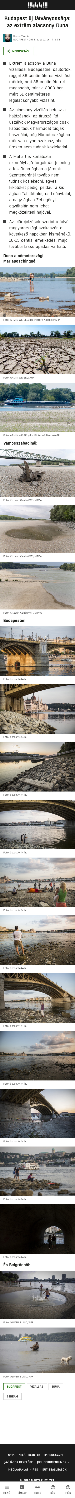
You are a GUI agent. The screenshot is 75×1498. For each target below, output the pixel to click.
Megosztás (20, 51)
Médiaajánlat (18, 1469)
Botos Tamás (21, 36)
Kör (52, 1493)
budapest (19, 39)
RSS (35, 1469)
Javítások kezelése (18, 1462)
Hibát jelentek (29, 1454)
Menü (6, 1493)
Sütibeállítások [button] (54, 1469)
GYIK (11, 1454)
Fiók (68, 1493)
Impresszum (53, 1454)
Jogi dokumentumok (51, 1462)
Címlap (22, 1493)
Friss (37, 1493)
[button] (14, 1386)
